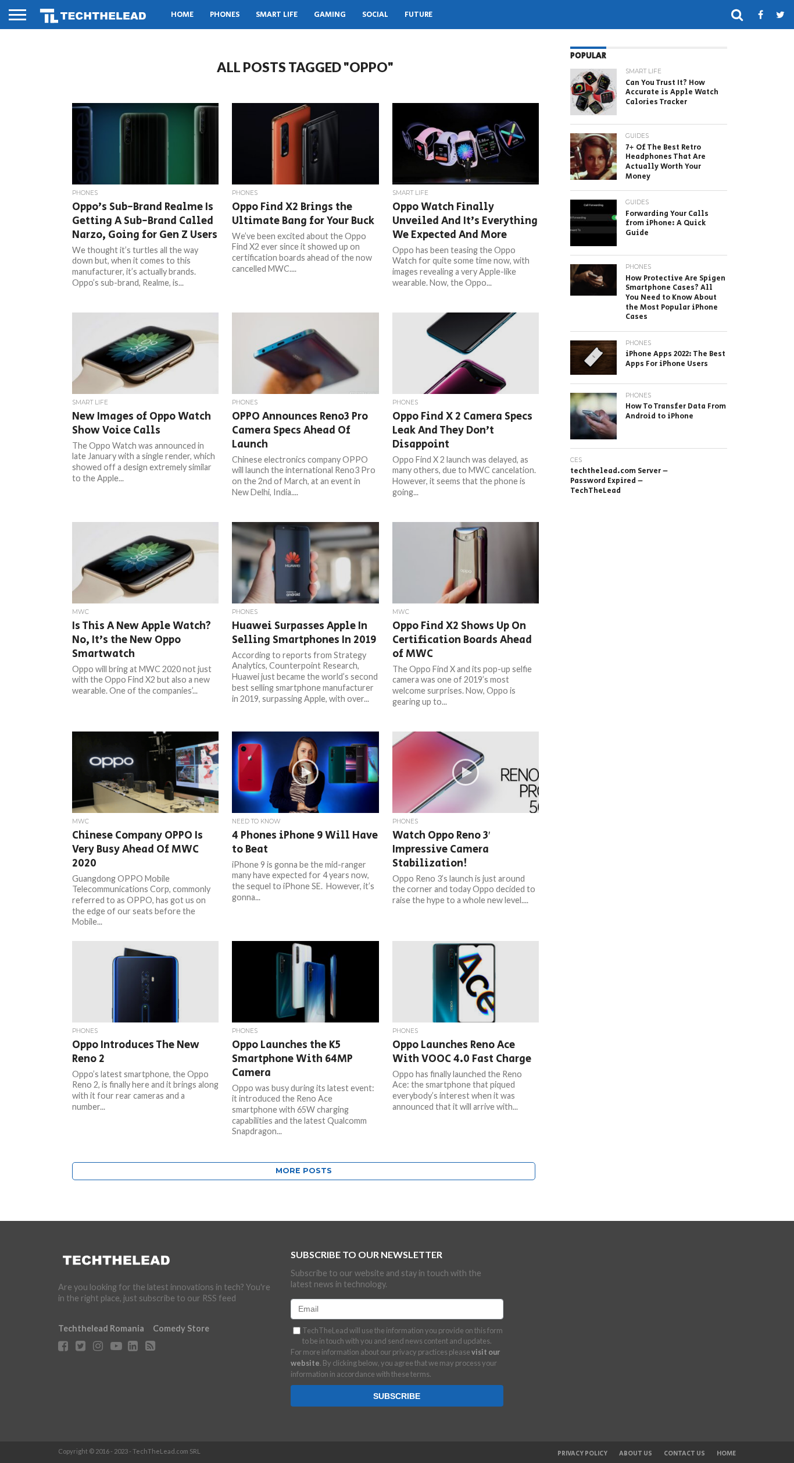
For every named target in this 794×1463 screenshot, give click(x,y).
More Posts (304, 1170)
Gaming (330, 14)
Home (182, 14)
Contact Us (684, 1453)
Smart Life (277, 14)
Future (418, 14)
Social (375, 14)
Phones (224, 14)
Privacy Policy (582, 1453)
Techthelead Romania (101, 1328)
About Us (635, 1453)
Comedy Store (181, 1328)
